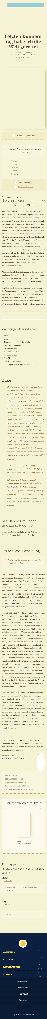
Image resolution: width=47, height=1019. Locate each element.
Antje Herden (27, 52)
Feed (19, 1007)
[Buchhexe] (23, 23)
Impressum (23, 987)
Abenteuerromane (25, 182)
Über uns (23, 1000)
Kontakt (23, 994)
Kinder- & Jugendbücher (26, 135)
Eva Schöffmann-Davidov (27, 55)
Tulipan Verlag (26, 57)
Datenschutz (23, 981)
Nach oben (23, 943)
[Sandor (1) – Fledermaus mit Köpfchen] (22, 824)
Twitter (29, 1007)
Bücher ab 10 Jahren (25, 187)
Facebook (24, 1007)
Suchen (41, 6)
